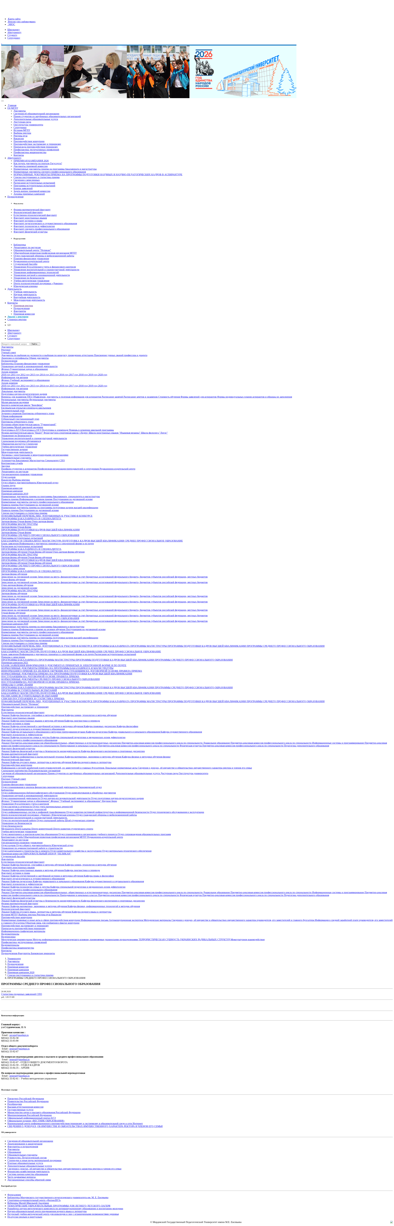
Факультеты (20, 311)
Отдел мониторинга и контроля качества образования (29, 834)
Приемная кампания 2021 (14, 662)
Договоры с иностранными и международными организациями (34, 455)
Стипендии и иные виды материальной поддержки (34, 1160)
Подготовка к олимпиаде (55, 430)
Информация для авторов (14, 377)
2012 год (25, 374)
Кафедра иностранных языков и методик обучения (37, 720)
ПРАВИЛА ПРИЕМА (130, 671)
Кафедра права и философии (99, 876)
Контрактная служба (12, 463)
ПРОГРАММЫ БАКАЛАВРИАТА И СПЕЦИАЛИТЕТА (31, 518)
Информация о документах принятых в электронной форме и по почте (56, 543)
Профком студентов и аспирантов (19, 468)
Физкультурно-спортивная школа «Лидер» (66, 432)
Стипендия (32, 444)
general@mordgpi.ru (19, 1048)
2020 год (102, 374)
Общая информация (11, 416)
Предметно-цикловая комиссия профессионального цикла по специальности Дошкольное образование (176, 743)
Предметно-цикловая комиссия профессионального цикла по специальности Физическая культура (150, 745)
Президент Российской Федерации (25, 1098)
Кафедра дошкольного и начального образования (134, 732)
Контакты (19, 155)
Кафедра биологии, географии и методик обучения (37, 715)
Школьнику (13, 29)
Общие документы (39, 358)
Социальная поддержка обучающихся (21, 441)
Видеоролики (8, 936)
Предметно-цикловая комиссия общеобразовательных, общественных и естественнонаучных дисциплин (66, 743)
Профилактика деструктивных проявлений (36, 149)
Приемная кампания (12, 491)
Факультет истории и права (28, 220)
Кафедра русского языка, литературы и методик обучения (41, 762)
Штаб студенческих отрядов (79, 820)
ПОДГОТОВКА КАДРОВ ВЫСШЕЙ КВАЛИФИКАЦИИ (93, 540)
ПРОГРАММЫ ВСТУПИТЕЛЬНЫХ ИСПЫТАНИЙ (29, 690)
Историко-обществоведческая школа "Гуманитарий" (28, 424)
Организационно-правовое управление (22, 474)
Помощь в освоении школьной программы (91, 430)
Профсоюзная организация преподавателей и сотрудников (68, 468)
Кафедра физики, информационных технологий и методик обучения (104, 906)
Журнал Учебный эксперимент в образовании (25, 380)
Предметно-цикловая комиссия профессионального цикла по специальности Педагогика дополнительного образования (265, 745)
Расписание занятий (113, 396)
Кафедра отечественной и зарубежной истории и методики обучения (47, 726)
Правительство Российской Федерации (28, 1101)
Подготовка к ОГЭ (31, 430)
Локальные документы (13, 391)
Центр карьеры (23, 828)
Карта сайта (13, 19)
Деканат (5, 715)
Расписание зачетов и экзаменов (141, 396)
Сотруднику (13, 38)
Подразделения (15, 196)
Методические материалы (158, 920)
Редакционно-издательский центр (31, 261)
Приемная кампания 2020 (14, 624)
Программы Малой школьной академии (22, 427)
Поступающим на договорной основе (73, 499)
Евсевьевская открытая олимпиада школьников (26, 408)
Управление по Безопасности (29, 278)
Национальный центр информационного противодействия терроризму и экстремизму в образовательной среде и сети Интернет (75, 1123)
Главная (11, 105)
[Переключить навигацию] (2, 100)
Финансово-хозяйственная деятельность (28, 1171)
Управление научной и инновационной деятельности (42, 275)
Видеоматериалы (10, 934)
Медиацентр (8, 828)
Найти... (35, 344)
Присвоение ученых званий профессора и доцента (120, 355)
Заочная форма (9, 521)
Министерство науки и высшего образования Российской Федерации (43, 1112)
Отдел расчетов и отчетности (17, 806)
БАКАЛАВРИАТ (10, 651)
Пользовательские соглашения (44, 770)
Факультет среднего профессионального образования (42, 229)
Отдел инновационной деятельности (21, 798)
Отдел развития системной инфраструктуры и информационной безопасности (108, 812)
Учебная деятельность (25, 291)
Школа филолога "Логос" (154, 432)
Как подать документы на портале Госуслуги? (38, 163)
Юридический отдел (47, 482)
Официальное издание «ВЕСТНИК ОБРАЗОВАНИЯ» (36, 1120)
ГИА (30, 396)
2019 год (93, 374)
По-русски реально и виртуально (24, 1217)
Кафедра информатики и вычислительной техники (37, 756)
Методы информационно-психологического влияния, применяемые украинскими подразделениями (86, 939)
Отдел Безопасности (12, 826)
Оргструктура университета (28, 124)
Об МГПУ (12, 108)
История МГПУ (22, 130)
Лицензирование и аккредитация (24, 1143)
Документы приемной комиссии (31, 166)
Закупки (5, 466)
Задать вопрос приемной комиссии (32, 191)
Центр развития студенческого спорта (73, 828)
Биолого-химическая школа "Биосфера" (22, 405)
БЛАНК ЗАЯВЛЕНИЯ (13, 665)
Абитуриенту (14, 32)
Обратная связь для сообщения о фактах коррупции (52, 923)
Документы (20, 111)
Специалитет (52, 460)
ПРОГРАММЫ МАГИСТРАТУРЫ (19, 524)
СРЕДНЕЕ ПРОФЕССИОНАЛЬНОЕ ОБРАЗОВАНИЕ (154, 540)
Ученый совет (8, 352)
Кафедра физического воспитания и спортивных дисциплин (113, 751)
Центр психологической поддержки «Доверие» (38, 283)
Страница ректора (16, 319)
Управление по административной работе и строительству (32, 848)
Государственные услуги (20, 1109)
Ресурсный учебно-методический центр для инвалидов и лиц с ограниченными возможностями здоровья (63, 1214)
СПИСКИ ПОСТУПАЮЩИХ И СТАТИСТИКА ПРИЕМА (32, 698)
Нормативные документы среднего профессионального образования (50, 171)
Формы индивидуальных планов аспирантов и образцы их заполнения (254, 396)
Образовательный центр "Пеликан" (32, 250)
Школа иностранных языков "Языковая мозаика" (115, 432)
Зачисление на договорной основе (19, 576)
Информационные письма (95, 920)
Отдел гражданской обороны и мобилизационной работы (44, 255)
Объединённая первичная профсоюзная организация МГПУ (45, 253)
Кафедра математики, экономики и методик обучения (93, 756)
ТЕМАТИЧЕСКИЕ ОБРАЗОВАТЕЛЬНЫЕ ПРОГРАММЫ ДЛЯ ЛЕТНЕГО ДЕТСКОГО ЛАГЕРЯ (58, 1205)
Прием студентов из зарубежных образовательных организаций (47, 116)
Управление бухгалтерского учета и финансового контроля (45, 267)
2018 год (83, 374)
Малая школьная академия (15, 402)
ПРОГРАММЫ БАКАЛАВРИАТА (111, 646)
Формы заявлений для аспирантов (199, 396)
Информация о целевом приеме (36, 499)
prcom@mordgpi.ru (19, 1035)
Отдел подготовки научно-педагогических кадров (117, 798)
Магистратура (37, 460)
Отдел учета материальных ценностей (53, 806)
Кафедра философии (127, 726)
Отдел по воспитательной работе (19, 820)
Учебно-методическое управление (31, 280)
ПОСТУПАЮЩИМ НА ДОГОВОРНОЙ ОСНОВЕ (91, 671)
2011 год (15, 374)
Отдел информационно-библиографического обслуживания (33, 792)
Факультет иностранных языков (30, 218)
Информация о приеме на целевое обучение (42, 629)
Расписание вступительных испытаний (34, 183)
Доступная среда (22, 122)
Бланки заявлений (23, 188)
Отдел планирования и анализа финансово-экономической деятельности (39, 787)
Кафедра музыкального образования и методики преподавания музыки (48, 732)
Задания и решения (11, 413)
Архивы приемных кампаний (29, 194)
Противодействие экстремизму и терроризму (37, 144)
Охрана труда (8, 485)
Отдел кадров (8, 477)
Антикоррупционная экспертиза (126, 920)
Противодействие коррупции (29, 141)
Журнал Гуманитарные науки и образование (24, 369)
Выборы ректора (22, 133)
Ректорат (6, 349)
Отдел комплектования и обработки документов (90, 792)
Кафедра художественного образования (181, 732)
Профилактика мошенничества (30, 152)
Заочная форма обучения (14, 552)
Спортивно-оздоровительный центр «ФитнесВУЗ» (34, 1200)
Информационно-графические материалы (23, 931)
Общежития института (13, 444)
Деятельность (14, 289)
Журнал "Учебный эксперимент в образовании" (76, 801)
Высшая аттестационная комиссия (25, 1107)
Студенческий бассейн (25, 264)
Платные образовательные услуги (25, 1163)
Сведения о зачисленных (27, 180)
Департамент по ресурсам (27, 247)
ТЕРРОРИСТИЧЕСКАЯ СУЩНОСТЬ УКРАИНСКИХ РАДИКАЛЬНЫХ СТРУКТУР (185, 939)
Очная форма (24, 521)
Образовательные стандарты (16, 457)
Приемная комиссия (24, 314)
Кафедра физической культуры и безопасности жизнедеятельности (45, 751)
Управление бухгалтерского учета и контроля (25, 804)
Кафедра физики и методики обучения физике (146, 756)
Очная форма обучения (40, 552)
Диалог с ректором (17, 316)
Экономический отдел (90, 787)
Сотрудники (20, 127)
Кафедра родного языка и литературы (91, 762)
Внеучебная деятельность (27, 297)
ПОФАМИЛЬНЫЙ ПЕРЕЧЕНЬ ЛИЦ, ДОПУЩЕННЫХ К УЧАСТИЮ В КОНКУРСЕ (46, 516)
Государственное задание (14, 449)
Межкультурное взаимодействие (248, 939)
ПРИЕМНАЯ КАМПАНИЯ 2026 (31, 160)
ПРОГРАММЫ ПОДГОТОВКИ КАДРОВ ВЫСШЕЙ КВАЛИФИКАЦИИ (40, 529)
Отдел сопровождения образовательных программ (144, 834)
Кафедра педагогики (97, 732)
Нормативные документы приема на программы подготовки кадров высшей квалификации (49, 507)
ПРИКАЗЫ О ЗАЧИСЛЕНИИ (17, 684)
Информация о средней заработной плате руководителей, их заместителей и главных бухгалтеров (53, 768)
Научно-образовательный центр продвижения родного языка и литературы (47, 1211)
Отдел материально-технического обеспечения (126, 851)
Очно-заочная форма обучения (68, 552)
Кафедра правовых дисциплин (100, 726)
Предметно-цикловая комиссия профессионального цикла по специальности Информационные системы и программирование (298, 743)
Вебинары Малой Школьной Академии (28, 1203)
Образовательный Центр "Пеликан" (20, 704)
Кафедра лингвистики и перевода (82, 720)
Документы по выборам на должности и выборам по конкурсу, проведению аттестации (47, 355)
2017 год (74, 374)
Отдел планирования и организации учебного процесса (88, 834)
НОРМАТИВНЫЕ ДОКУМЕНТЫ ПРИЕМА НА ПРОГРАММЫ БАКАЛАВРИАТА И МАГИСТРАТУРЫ (57, 668)
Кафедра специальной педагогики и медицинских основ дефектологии (87, 737)
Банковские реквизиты (43, 953)
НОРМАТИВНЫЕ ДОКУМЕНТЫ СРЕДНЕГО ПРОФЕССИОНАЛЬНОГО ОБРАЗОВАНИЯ (50, 679)
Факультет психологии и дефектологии (34, 226)
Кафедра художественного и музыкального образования (114, 881)
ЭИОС (11, 24)
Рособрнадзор (14, 1104)
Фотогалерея (14, 1194)
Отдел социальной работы (51, 820)
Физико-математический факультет (32, 209)
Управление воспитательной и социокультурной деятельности (46, 269)
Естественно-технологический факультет (35, 215)
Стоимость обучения (169, 396)
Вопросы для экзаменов (14, 396)
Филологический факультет (28, 212)
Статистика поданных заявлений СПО (21, 994)
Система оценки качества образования (27, 1174)
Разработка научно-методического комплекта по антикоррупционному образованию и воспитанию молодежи (65, 1208)
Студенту (12, 35)
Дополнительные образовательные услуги (36, 119)
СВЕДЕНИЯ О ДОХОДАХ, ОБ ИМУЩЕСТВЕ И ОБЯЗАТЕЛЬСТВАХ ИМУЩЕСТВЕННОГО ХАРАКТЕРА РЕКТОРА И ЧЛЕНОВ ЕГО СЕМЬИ (85, 1126)
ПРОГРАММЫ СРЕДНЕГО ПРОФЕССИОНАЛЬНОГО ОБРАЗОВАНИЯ (40, 535)
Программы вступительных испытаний (34, 185)
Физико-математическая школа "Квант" (22, 432)
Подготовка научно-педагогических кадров (24, 394)
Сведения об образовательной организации (36, 113)
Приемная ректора (23, 305)
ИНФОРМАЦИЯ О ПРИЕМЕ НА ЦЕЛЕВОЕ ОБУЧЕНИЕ (32, 671)
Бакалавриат (23, 460)
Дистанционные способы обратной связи (29, 1179)
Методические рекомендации (17, 939)
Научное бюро (109, 801)
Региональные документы (15, 399)
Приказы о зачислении (13, 568)
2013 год (35, 374)
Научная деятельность (25, 294)
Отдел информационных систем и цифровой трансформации (33, 812)
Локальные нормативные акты (121, 768)
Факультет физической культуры (31, 231)
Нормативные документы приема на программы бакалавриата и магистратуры (55, 169)
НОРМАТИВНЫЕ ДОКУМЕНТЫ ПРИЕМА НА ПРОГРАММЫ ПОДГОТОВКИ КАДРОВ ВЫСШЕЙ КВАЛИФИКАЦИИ (66, 673)
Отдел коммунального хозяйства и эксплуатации (76, 851)
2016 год (64, 374)
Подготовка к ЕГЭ (11, 430)
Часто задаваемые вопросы (21, 1177)
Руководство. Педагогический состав (27, 1157)
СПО (62, 460)
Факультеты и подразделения (22, 1146)
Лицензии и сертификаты (15, 358)
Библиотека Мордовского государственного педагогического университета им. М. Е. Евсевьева (57, 1197)
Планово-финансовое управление (31, 258)
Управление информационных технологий (36, 272)
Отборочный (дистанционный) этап (20, 419)
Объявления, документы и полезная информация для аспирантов (67, 396)
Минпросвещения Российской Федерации (29, 1115)
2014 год (45, 374)
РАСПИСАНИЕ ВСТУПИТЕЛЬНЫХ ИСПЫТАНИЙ (29, 696)
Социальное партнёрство (14, 770)
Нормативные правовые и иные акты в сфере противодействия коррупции (41, 920)
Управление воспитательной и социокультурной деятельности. (34, 817)
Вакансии (19, 138)
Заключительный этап (12, 410)
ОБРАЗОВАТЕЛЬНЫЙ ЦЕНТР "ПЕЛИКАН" (47, 853)
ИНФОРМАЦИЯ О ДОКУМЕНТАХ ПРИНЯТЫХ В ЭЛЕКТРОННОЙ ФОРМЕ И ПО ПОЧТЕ (76, 665)
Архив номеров (9, 372)
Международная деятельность (29, 300)
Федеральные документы (42, 399)
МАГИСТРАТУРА (52, 540)
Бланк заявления (10, 543)
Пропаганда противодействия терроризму (36, 147)
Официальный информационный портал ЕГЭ (31, 1118)
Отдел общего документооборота (19, 482)
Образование (14, 1152)
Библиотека (20, 244)
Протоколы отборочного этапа (38, 413)
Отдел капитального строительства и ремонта (25, 851)
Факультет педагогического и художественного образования (45, 223)
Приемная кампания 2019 (14, 493)
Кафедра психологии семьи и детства (30, 737)
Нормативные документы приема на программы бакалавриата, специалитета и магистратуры (50, 496)
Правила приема (10, 499)
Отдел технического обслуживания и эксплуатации (177, 812)
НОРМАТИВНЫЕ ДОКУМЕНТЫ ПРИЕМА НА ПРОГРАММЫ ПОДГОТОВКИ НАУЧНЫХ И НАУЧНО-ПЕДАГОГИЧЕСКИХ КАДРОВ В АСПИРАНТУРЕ (98, 174)
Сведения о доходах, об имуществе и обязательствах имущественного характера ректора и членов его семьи (195, 768)
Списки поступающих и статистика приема (37, 177)
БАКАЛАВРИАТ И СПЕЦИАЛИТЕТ (21, 540)
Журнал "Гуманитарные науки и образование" (26, 801)
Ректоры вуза (20, 135)
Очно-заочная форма (43, 521)
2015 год (54, 374)
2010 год (6, 374)
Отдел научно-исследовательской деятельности (66, 798)
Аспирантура (8, 460)
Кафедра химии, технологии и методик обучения (91, 715)
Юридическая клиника (26, 286)
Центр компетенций (42, 828)
